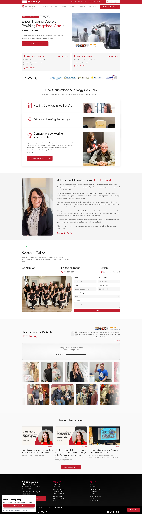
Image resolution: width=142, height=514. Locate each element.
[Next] (115, 77)
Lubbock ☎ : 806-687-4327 (78, 2)
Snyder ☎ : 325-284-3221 (96, 2)
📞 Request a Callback (18, 505)
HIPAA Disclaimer (59, 508)
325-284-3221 (80, 66)
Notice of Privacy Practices (46, 508)
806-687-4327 (30, 68)
